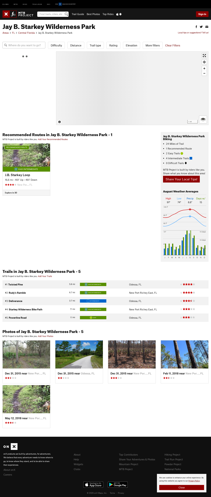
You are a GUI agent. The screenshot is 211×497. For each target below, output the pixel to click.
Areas (5, 32)
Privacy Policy (194, 481)
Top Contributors (128, 454)
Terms (112, 493)
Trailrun (37, 4)
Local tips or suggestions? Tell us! (193, 32)
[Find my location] (204, 62)
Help (76, 459)
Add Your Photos (45, 336)
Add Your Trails (45, 276)
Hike (25, 4)
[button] (196, 26)
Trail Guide (78, 14)
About (77, 454)
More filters (153, 45)
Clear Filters (172, 45)
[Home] (19, 14)
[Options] (203, 119)
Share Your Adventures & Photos (137, 459)
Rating (113, 45)
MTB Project (126, 469)
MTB (16, 4)
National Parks (173, 469)
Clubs (77, 469)
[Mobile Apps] (118, 14)
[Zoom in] (204, 68)
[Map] (132, 88)
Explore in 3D (11, 192)
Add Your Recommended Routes (53, 139)
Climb (5, 4)
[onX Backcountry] (65, 4)
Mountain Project (128, 464)
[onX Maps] (10, 448)
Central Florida (26, 32)
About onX (9, 469)
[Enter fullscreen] (204, 55)
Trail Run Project (174, 459)
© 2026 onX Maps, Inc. (97, 493)
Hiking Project (172, 454)
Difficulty (56, 45)
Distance (75, 45)
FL (13, 32)
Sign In (202, 14)
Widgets (78, 464)
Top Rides (108, 14)
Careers (7, 474)
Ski (48, 4)
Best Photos (93, 14)
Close (182, 487)
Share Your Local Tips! (181, 179)
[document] (181, 483)
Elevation (131, 45)
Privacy (121, 493)
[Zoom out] (204, 73)
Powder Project (173, 464)
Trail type (95, 45)
